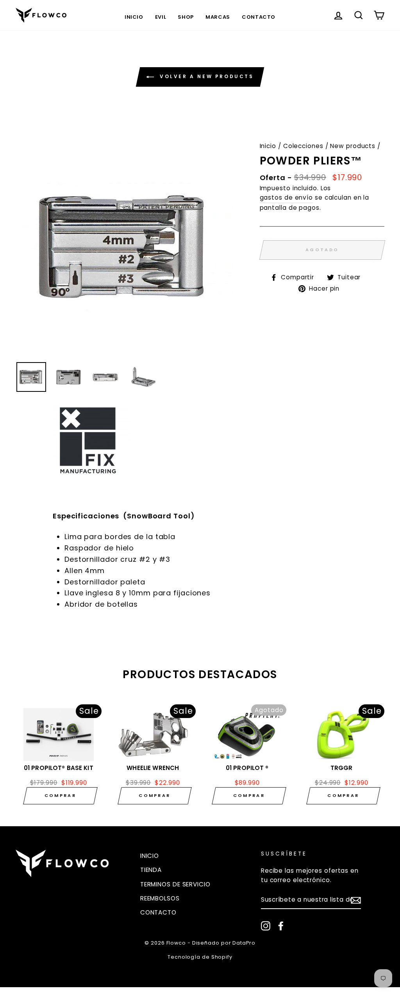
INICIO (149, 856)
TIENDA (151, 870)
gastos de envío (286, 197)
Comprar (60, 795)
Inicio (134, 17)
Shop (186, 17)
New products (352, 146)
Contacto (258, 17)
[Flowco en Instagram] (265, 926)
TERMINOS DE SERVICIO (175, 884)
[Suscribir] (356, 900)
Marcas (217, 17)
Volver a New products (205, 76)
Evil (160, 17)
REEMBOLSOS (160, 898)
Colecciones (303, 146)
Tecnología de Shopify (200, 957)
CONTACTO (158, 912)
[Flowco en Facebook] (281, 926)
